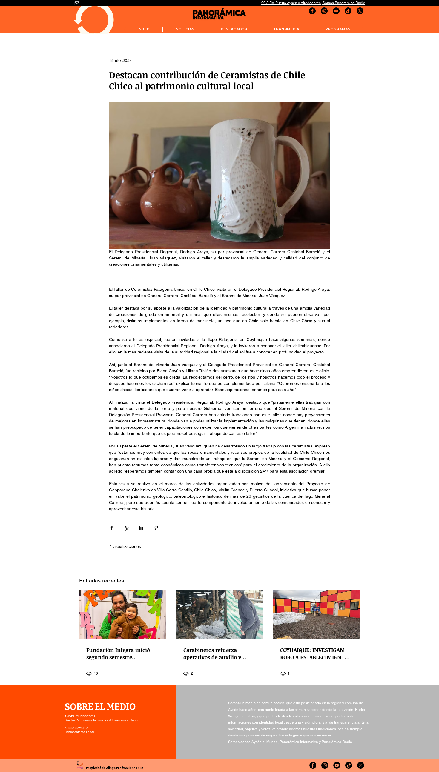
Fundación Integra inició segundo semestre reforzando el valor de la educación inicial (118, 653)
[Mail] (77, 3)
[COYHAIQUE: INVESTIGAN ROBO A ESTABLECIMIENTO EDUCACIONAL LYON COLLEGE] (316, 614)
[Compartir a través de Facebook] (112, 528)
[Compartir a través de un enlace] (156, 528)
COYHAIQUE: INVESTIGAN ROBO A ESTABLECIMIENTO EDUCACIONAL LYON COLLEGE (314, 653)
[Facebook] (312, 10)
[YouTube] (336, 10)
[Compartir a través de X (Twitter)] (126, 528)
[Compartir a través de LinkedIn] (141, 528)
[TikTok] (348, 10)
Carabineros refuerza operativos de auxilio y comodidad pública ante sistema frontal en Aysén (215, 653)
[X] (360, 10)
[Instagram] (324, 10)
